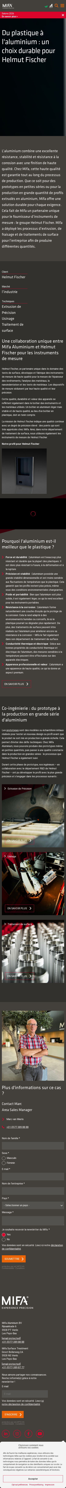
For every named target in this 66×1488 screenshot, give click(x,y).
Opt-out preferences (20, 1485)
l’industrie (9, 291)
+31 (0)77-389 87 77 (13, 1367)
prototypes (12, 730)
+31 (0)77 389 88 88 (17, 1127)
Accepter (33, 1478)
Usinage (8, 318)
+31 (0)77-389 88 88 (13, 1341)
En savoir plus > (10, 16)
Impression (49, 1485)
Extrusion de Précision (11, 309)
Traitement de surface (12, 327)
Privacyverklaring (36, 1485)
